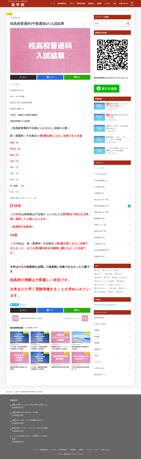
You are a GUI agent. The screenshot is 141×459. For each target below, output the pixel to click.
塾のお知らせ (101, 199)
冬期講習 (99, 193)
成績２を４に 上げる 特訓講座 (105, 281)
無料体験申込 (62, 3)
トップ (52, 3)
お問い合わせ (123, 3)
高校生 (112, 292)
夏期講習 (99, 218)
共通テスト (99, 274)
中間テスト (118, 270)
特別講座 (114, 288)
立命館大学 (99, 244)
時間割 (96, 343)
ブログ (72, 3)
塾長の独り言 (101, 212)
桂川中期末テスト (101, 288)
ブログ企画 (100, 174)
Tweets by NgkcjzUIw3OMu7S (105, 305)
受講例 (96, 337)
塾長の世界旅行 (101, 206)
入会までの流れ (100, 324)
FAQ (114, 3)
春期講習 (99, 237)
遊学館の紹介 (81, 3)
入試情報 (9, 14)
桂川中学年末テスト (117, 285)
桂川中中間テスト (101, 285)
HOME (10, 392)
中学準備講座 (100, 180)
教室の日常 (100, 231)
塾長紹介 (91, 3)
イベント (99, 168)
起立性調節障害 (101, 250)
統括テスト (124, 288)
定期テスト (100, 225)
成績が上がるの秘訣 (120, 277)
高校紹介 (99, 256)
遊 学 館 (16, 4)
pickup (24, 304)
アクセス (107, 3)
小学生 (108, 277)
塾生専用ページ (100, 374)
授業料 (99, 3)
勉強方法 (119, 274)
